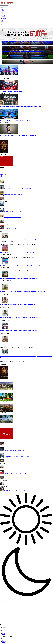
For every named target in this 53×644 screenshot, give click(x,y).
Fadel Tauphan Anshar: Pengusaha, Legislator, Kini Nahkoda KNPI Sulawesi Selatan (15, 205)
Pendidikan (3, 8)
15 (5, 172)
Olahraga (3, 13)
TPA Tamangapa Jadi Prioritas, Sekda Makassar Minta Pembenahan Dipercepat (14, 467)
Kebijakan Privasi (4, 641)
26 (3, 174)
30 (0, 175)
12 (3, 172)
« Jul (1, 176)
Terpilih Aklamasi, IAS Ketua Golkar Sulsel (9, 182)
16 (0, 173)
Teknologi (3, 12)
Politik (3, 9)
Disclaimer (3, 638)
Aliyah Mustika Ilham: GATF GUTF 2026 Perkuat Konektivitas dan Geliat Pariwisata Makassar (16, 456)
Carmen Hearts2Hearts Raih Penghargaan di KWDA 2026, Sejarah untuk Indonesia (20, 60)
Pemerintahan (4, 18)
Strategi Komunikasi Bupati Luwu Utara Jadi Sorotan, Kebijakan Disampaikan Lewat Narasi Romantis (17, 188)
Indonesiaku (3, 16)
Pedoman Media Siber (5, 639)
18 (2, 173)
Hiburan (3, 24)
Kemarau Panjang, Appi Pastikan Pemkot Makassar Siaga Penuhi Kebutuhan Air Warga (15, 473)
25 (2, 174)
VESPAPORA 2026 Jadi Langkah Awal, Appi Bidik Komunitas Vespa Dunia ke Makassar (16, 490)
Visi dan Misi (3, 640)
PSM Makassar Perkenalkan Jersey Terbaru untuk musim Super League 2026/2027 (19, 41)
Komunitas (3, 14)
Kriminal (3, 11)
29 (5, 174)
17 (1, 173)
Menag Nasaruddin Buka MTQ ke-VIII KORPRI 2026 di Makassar (13, 479)
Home (3, 7)
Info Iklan (3, 642)
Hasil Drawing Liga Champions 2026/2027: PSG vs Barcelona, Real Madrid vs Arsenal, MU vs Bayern (23, 55)
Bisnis (3, 21)
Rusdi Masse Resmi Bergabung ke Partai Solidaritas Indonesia (12, 228)
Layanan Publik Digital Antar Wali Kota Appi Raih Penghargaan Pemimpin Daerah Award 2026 (22, 51)
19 (3, 173)
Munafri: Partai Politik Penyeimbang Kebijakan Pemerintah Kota (12, 217)
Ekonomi (3, 10)
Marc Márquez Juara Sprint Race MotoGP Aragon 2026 (14, 46)
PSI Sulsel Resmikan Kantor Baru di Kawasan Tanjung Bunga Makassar (13, 211)
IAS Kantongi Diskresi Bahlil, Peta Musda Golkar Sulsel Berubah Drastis (13, 194)
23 (0, 174)
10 (1, 172)
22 (5, 173)
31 (1, 175)
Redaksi (3, 637)
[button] (26, 545)
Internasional (3, 15)
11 (2, 172)
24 (1, 174)
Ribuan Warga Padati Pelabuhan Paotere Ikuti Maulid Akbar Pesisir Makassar (14, 450)
